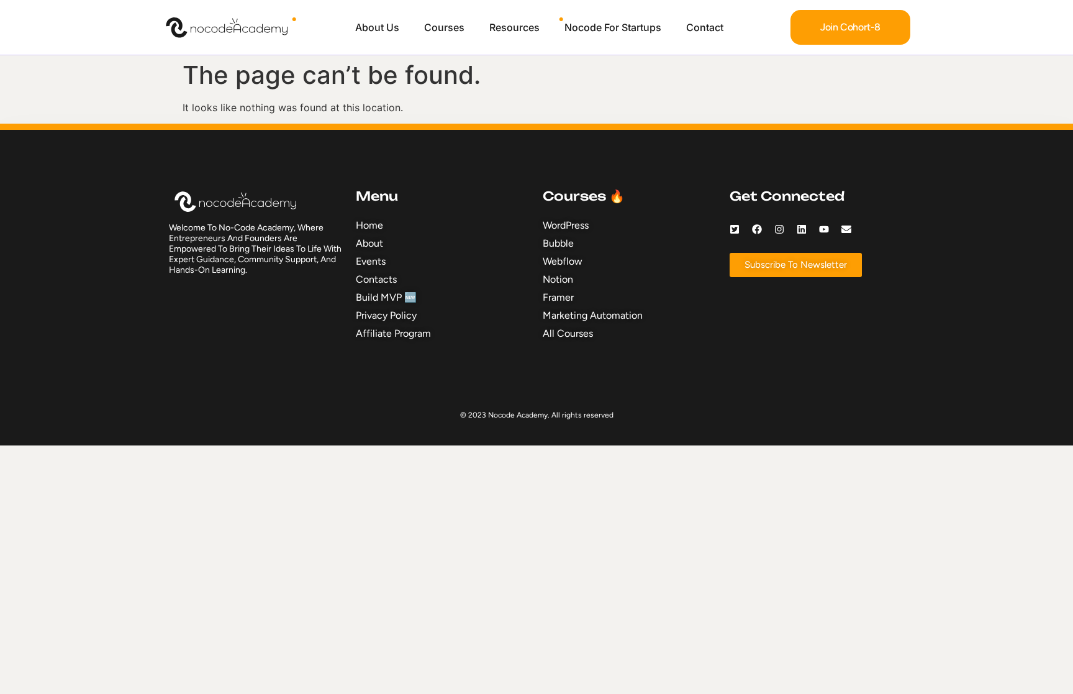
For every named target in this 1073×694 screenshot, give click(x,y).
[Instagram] (779, 229)
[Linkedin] (802, 229)
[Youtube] (824, 229)
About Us (377, 27)
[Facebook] (757, 229)
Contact (704, 27)
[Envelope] (846, 229)
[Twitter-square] (735, 229)
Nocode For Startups (612, 27)
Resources (514, 27)
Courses (444, 27)
